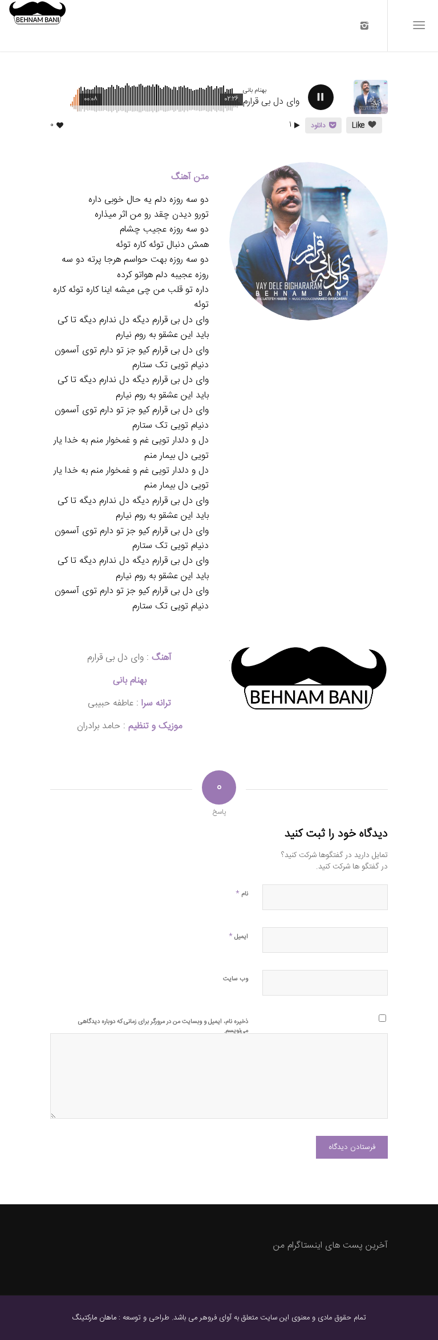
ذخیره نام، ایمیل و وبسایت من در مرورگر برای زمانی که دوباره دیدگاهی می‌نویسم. (163, 1026)
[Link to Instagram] (364, 25)
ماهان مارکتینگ (94, 1317)
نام (242, 893)
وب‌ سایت (235, 979)
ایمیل (238, 936)
